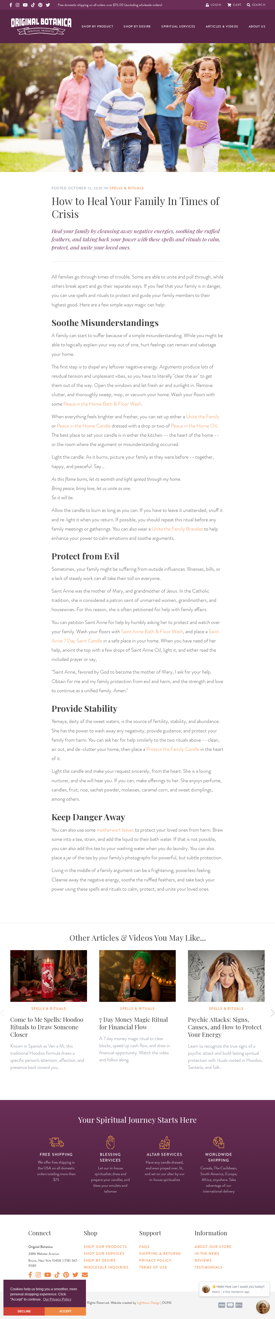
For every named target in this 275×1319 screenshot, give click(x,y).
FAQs (144, 1246)
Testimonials (209, 1267)
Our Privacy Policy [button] (57, 1299)
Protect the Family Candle (172, 749)
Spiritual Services (178, 26)
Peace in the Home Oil (194, 425)
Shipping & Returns (160, 1253)
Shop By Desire (137, 26)
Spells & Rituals (126, 188)
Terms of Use (153, 1267)
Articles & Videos (222, 26)
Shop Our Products (105, 1246)
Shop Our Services (104, 1253)
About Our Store (213, 1246)
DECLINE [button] (24, 1311)
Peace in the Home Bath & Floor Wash (102, 403)
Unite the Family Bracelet (177, 528)
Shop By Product (97, 26)
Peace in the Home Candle (84, 425)
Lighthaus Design (148, 1302)
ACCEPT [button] (65, 1311)
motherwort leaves (115, 829)
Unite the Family (202, 416)
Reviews (203, 1260)
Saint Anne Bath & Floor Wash (152, 631)
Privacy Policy (155, 1260)
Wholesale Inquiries (106, 1267)
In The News (207, 1253)
